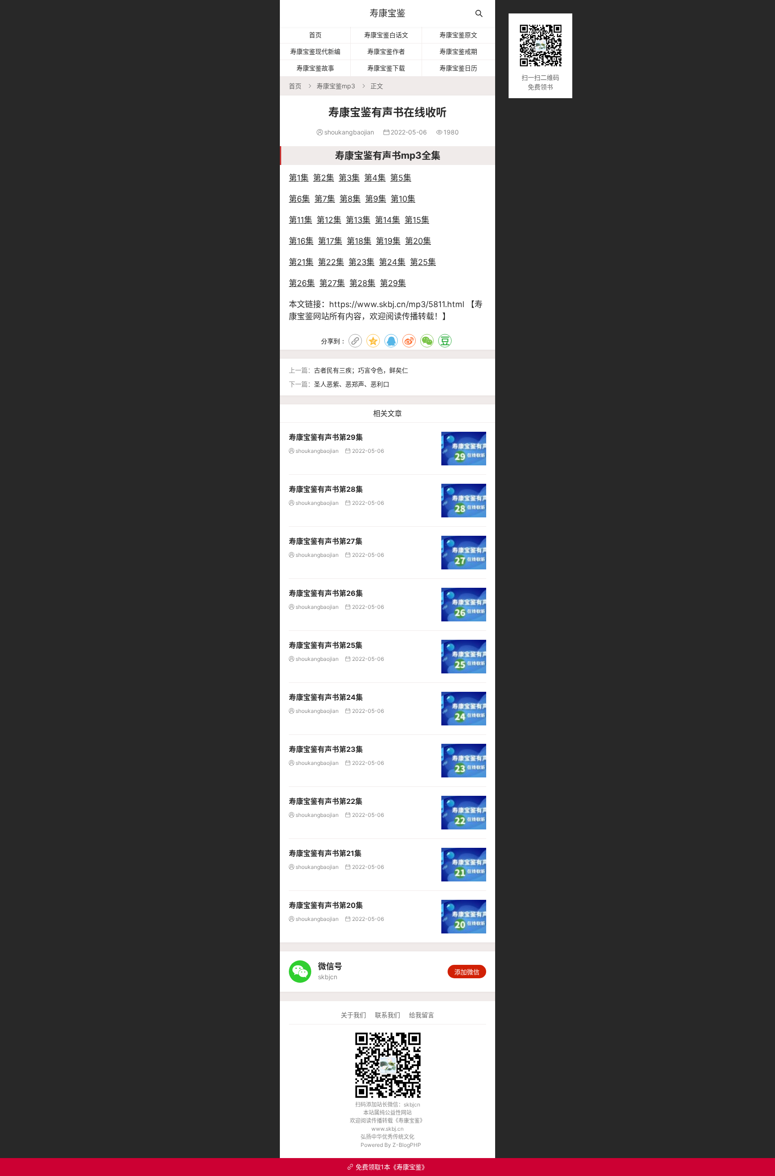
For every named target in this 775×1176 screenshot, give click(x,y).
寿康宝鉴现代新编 (315, 51)
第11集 (300, 220)
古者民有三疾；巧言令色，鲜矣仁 (361, 370)
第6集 (299, 199)
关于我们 (353, 1015)
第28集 (362, 283)
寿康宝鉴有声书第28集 (326, 489)
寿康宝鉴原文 (458, 35)
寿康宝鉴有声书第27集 (325, 541)
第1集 (299, 177)
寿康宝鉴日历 (458, 68)
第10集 (403, 199)
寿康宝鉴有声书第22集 (325, 801)
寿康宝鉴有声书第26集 (326, 593)
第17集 (330, 241)
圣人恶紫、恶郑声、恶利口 (351, 384)
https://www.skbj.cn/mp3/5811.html (396, 304)
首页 (315, 35)
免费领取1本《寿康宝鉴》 (387, 1167)
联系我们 (387, 1015)
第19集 (388, 241)
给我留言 (421, 1015)
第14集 (387, 220)
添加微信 (466, 972)
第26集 (302, 283)
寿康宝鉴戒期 (458, 51)
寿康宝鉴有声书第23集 (326, 749)
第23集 (361, 262)
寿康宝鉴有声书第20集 (326, 905)
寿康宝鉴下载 (386, 68)
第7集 (324, 199)
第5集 (400, 177)
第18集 (359, 241)
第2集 (323, 177)
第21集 (301, 262)
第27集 (332, 283)
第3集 (349, 177)
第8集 (350, 199)
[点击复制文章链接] (355, 340)
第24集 (392, 262)
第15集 (417, 220)
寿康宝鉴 (387, 13)
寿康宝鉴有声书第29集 (326, 437)
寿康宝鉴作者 (386, 51)
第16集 (301, 241)
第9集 (375, 199)
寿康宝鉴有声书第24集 (326, 697)
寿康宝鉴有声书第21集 (325, 853)
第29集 (393, 283)
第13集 (358, 220)
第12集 (329, 220)
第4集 (375, 177)
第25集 (423, 262)
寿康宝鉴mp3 (336, 86)
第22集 (331, 262)
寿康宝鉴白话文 (386, 35)
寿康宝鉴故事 (315, 68)
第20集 (418, 241)
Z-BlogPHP (406, 1144)
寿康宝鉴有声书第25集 (325, 645)
